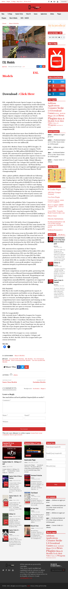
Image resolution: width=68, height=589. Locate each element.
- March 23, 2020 (58, 247)
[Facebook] (48, 1)
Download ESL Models (16, 359)
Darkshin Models (39, 382)
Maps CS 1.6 (19, 1)
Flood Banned (34, 493)
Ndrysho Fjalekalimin (55, 219)
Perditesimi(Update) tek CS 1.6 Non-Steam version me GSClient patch (56, 142)
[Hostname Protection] (27, 481)
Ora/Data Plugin (54, 197)
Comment (6, 400)
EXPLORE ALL (61, 234)
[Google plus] (54, 1)
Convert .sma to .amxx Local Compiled (56, 201)
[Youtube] (57, 1)
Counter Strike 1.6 (9, 457)
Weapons (4, 18)
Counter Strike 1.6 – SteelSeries (14, 531)
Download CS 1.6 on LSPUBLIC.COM (8, 444)
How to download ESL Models (21, 360)
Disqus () (43, 388)
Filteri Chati (52, 216)
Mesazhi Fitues (35, 526)
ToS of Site (43, 586)
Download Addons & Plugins (32, 443)
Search (63, 1)
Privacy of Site (34, 586)
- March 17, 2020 (58, 266)
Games (35, 14)
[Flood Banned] (27, 498)
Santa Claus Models (9, 382)
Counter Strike (19, 14)
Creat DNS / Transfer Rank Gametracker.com (56, 212)
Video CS (28, 14)
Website (5, 421)
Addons (3, 1)
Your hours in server (51, 557)
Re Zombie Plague (54, 189)
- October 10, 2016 (35, 512)
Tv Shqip (13, 1)
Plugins (8, 1)
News (3, 14)
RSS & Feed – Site (55, 187)
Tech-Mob (59, 121)
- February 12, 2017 (35, 479)
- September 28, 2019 (59, 285)
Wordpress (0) (28, 388)
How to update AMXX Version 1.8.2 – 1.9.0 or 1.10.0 (56, 206)
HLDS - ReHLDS (60, 113)
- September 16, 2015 (14, 535)
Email (27, 415)
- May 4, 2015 (16, 500)
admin (5, 66)
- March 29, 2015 (17, 480)
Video (50, 123)
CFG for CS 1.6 (27, 1)
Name (5, 415)
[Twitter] (51, 1)
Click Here (27, 94)
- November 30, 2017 (33, 462)
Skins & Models (13, 18)
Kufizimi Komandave (55, 230)
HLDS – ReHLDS (25, 18)
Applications (44, 14)
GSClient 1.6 (57, 263)
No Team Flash (34, 508)
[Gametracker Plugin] (34, 451)
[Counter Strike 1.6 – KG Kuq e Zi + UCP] (12, 453)
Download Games (54, 112)
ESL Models (29, 359)
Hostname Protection (36, 475)
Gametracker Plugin (29, 460)
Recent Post (52, 235)
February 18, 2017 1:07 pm (14, 66)
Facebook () (36, 388)
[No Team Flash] (27, 514)
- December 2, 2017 (35, 496)
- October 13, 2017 (39, 528)
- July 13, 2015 (9, 466)
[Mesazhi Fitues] (27, 531)
